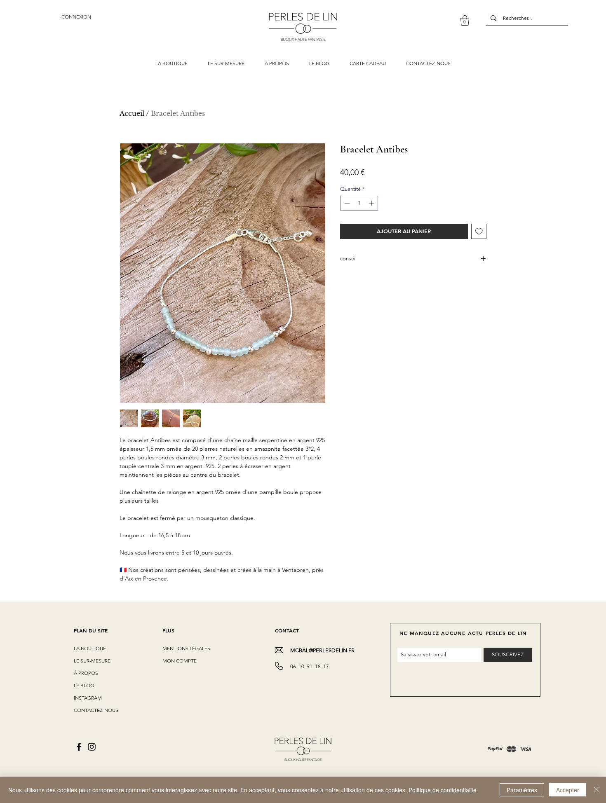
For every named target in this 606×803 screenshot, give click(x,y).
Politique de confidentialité (443, 790)
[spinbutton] (359, 203)
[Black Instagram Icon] (92, 747)
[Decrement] (346, 203)
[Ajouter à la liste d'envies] (479, 231)
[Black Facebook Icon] (79, 747)
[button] (464, 20)
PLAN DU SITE (91, 630)
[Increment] (372, 203)
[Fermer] (596, 789)
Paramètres (522, 790)
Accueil (132, 113)
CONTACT (287, 630)
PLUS (168, 630)
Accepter (567, 790)
